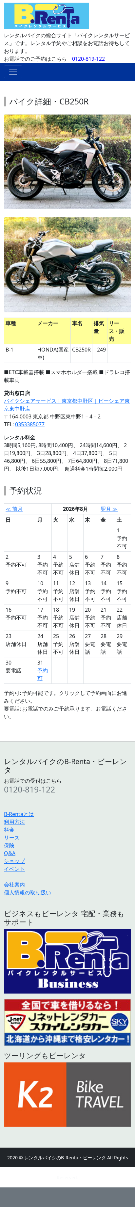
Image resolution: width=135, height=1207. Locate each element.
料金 (9, 829)
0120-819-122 (88, 58)
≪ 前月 (14, 508)
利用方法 (14, 821)
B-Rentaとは (19, 814)
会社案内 (14, 884)
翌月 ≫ (109, 508)
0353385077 (30, 424)
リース (12, 837)
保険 (9, 845)
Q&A (9, 853)
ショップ (14, 861)
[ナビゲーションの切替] (13, 71)
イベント (14, 868)
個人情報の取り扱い (27, 892)
